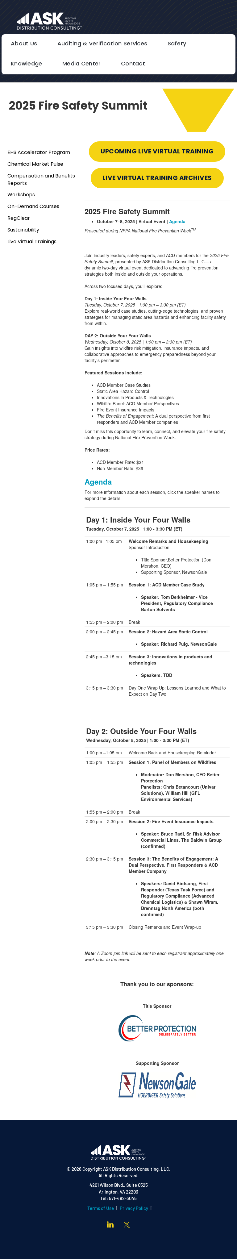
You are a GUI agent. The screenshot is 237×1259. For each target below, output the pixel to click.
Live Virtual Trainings (31, 242)
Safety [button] (177, 44)
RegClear (18, 218)
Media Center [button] (81, 64)
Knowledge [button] (26, 64)
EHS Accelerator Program (38, 152)
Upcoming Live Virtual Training (157, 152)
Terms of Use (100, 1209)
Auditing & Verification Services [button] (102, 44)
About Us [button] (24, 44)
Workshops (21, 195)
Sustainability (23, 230)
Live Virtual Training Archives (157, 178)
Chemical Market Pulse (35, 164)
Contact (133, 64)
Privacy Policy (134, 1209)
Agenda (177, 221)
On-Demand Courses (33, 206)
